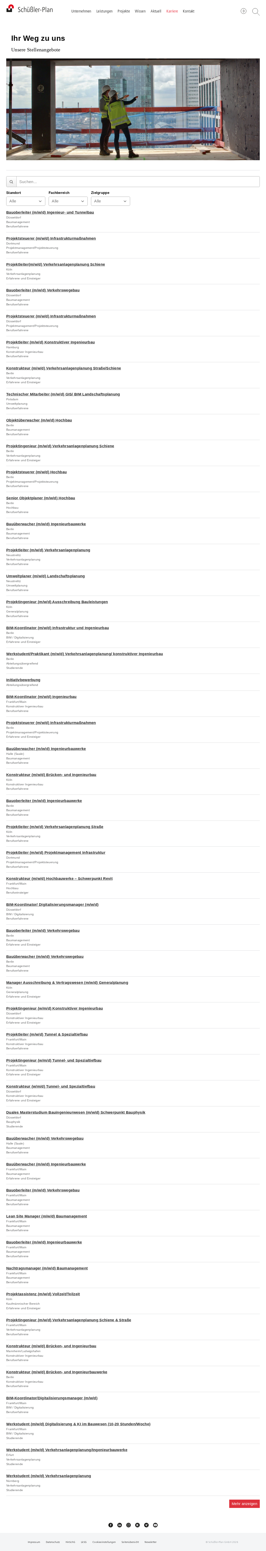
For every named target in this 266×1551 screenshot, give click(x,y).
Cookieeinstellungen (104, 1542)
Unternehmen (81, 11)
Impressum (34, 1542)
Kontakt (188, 11)
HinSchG (70, 1542)
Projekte (124, 11)
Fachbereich (59, 193)
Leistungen (104, 11)
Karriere (172, 11)
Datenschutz (53, 1542)
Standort (13, 193)
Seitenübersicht (130, 1542)
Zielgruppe (100, 193)
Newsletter (150, 1542)
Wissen (140, 11)
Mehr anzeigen (244, 1504)
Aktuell (156, 11)
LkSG (84, 1542)
